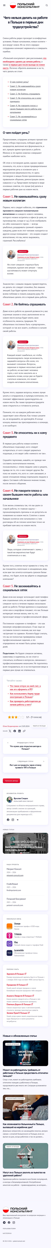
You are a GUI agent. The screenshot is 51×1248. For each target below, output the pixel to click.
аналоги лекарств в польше (19, 995)
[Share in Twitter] (10, 731)
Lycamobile (19, 950)
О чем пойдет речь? (19, 81)
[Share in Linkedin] (19, 731)
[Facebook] (8, 819)
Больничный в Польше (15, 1098)
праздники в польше (16, 984)
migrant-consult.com (15, 875)
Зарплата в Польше (15, 973)
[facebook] (9, 1222)
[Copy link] (24, 731)
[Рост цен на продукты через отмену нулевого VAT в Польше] (25, 765)
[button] (4, 5)
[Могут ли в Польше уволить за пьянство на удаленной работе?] (25, 1156)
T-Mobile (17, 934)
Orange (17, 923)
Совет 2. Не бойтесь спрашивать (25, 93)
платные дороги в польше (18, 1004)
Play (16, 942)
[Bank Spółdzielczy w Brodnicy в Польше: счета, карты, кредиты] (25, 843)
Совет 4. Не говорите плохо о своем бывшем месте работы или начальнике (25, 109)
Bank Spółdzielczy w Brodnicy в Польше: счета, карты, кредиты (24, 848)
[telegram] (4, 1222)
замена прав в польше (17, 1013)
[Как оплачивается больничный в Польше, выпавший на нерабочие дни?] (25, 1107)
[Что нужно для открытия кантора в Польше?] (25, 746)
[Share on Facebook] (14, 731)
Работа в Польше (39, 726)
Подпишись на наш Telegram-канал (28, 257)
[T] (17, 819)
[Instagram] (12, 819)
